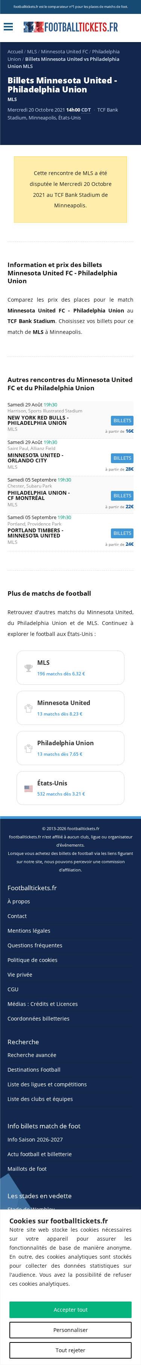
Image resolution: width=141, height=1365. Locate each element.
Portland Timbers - (70, 533)
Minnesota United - (70, 458)
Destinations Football (34, 1069)
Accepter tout (71, 1309)
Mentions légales (29, 930)
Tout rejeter (70, 1350)
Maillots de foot (27, 1168)
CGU (13, 989)
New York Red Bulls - (70, 420)
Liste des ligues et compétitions (47, 1084)
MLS (32, 51)
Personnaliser (70, 1329)
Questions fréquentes (35, 945)
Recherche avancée (32, 1054)
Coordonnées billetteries (39, 1018)
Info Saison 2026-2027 (35, 1139)
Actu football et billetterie (40, 1154)
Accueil (15, 51)
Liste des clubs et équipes (40, 1098)
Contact (17, 916)
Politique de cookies (33, 959)
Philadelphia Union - (70, 495)
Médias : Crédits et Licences (43, 1003)
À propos (19, 901)
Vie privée (20, 974)
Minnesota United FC (64, 51)
